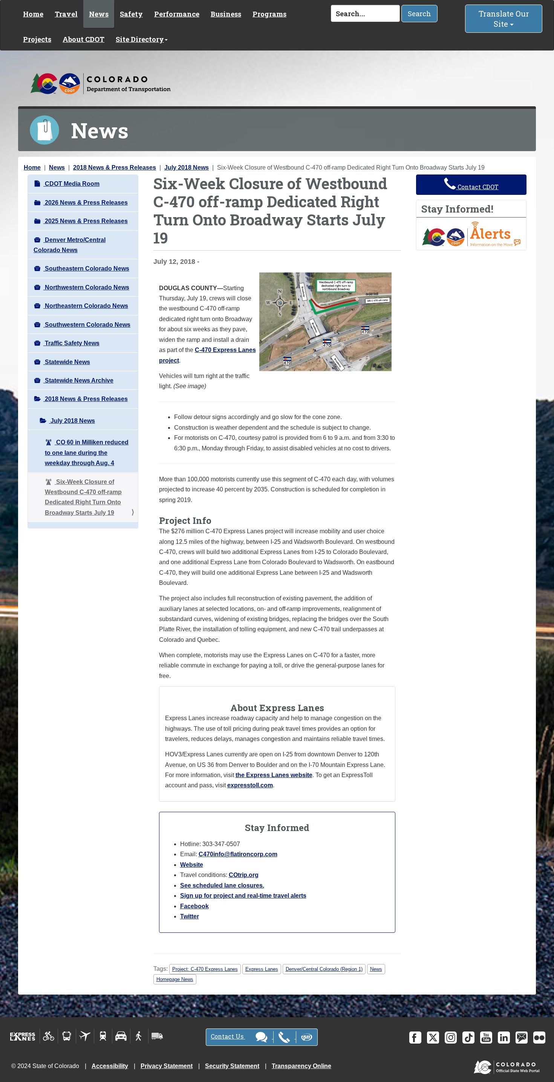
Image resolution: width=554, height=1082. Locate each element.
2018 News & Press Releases (114, 167)
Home (33, 13)
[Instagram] (451, 1037)
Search (419, 13)
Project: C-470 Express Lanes (205, 969)
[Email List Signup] (522, 1037)
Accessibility (110, 1066)
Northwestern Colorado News (86, 287)
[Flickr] (539, 1037)
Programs (269, 13)
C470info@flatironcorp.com (238, 854)
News (99, 13)
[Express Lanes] (23, 1036)
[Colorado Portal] (508, 1065)
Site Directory (140, 39)
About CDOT (83, 39)
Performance (176, 13)
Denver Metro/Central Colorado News (70, 245)
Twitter (189, 916)
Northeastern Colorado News (85, 306)
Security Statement (232, 1066)
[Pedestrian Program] (139, 1036)
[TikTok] (468, 1037)
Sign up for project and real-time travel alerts (243, 895)
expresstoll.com (250, 785)
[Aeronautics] (85, 1036)
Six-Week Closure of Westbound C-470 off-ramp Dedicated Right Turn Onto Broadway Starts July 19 (83, 497)
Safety (131, 13)
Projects (37, 39)
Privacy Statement (167, 1066)
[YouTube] (486, 1037)
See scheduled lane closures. (222, 885)
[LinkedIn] (504, 1037)
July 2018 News (186, 167)
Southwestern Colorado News (86, 324)
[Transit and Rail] (67, 1036)
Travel (66, 13)
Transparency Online (301, 1066)
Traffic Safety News (71, 343)
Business (226, 13)
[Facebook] (415, 1037)
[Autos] (121, 1036)
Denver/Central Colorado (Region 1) (324, 969)
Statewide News (66, 362)
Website (191, 865)
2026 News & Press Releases (85, 202)
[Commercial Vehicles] (157, 1036)
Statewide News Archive (78, 380)
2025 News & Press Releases (85, 221)
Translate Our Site (504, 19)
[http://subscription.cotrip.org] (471, 233)
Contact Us (228, 1036)
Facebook (194, 906)
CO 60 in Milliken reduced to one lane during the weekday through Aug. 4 (87, 452)
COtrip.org (244, 875)
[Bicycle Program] (49, 1036)
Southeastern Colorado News (86, 268)
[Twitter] (433, 1037)
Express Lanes (261, 969)
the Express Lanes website (274, 775)
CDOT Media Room (71, 184)
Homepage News (174, 979)
